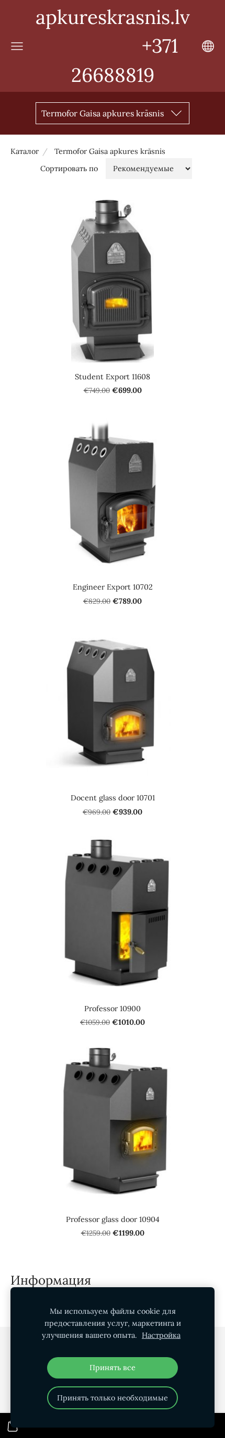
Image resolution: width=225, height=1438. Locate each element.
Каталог (24, 151)
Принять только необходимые (112, 1398)
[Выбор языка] (208, 46)
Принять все (112, 1367)
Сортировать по (69, 168)
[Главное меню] (17, 46)
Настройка (161, 1335)
